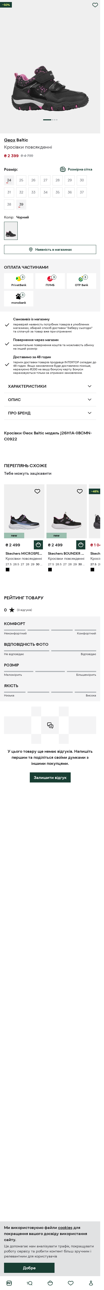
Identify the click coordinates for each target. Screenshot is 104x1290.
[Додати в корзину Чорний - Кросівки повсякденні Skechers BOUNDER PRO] (80, 544)
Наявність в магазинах (53, 249)
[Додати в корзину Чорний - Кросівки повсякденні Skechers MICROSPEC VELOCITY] (38, 544)
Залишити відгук (50, 777)
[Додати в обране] (95, 5)
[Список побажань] (71, 1283)
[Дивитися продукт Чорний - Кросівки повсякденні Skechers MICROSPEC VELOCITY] (24, 511)
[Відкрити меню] (29, 1283)
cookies (65, 1227)
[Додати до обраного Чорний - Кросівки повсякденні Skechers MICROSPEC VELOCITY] (37, 491)
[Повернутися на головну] (9, 1283)
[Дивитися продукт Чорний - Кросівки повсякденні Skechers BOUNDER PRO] (66, 511)
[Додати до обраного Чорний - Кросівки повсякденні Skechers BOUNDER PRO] (80, 491)
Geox (9, 140)
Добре (29, 1268)
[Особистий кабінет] (91, 1283)
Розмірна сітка (80, 169)
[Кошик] (50, 1283)
